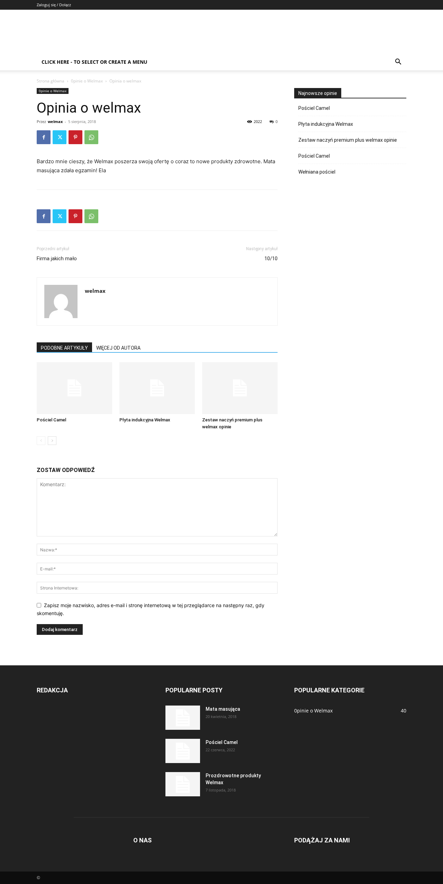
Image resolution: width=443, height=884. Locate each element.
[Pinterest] (75, 137)
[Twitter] (59, 137)
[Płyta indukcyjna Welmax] (157, 388)
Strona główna (50, 81)
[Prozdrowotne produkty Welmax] (182, 784)
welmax (55, 121)
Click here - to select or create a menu (94, 62)
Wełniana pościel (316, 172)
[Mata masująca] (182, 718)
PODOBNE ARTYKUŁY (64, 348)
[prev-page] (41, 440)
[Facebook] (44, 137)
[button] (398, 62)
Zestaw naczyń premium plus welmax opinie (347, 140)
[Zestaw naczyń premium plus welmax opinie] (240, 388)
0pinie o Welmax (87, 81)
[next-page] (52, 440)
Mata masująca (223, 709)
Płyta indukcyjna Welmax (144, 419)
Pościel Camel (51, 419)
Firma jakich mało (57, 258)
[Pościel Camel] (74, 388)
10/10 (271, 258)
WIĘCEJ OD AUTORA (118, 348)
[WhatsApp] (91, 137)
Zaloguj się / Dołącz (54, 4)
